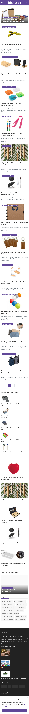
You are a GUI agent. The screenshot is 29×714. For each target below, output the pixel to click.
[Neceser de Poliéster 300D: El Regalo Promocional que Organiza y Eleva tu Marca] (5, 399)
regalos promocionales (21, 616)
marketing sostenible (20, 619)
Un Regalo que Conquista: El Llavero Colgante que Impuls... (12, 134)
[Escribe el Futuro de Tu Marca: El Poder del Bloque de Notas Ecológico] (14, 212)
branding (4, 604)
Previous (4, 15)
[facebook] (2, 686)
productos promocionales (7, 619)
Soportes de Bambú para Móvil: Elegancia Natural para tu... (13, 74)
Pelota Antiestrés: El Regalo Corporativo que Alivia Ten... (14, 312)
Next (24, 15)
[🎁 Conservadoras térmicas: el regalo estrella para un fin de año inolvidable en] (5, 663)
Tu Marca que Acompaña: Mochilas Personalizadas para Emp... (11, 371)
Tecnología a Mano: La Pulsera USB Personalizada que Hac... (13, 440)
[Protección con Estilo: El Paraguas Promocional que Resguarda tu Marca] (14, 182)
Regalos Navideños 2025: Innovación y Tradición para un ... (13, 657)
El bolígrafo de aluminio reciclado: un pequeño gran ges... (14, 451)
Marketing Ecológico (21, 604)
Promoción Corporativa (7, 610)
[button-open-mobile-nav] (1, 2)
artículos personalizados (19, 607)
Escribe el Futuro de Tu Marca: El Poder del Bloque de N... (14, 223)
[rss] (23, 686)
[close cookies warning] (27, 697)
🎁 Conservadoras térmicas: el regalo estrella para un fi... (13, 667)
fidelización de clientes (7, 607)
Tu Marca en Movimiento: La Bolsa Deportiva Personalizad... (14, 678)
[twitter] (5, 686)
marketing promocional (19, 601)
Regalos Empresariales (7, 601)
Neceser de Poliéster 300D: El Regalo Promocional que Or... (13, 404)
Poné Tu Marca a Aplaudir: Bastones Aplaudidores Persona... (12, 45)
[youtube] (16, 686)
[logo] (14, 2)
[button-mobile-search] (27, 2)
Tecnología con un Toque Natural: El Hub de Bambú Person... (14, 282)
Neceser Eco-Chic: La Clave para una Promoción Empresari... (12, 342)
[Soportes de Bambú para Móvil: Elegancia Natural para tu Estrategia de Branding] (14, 63)
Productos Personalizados (7, 616)
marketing (16, 613)
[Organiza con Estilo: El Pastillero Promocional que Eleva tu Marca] (14, 93)
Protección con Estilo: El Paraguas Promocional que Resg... (11, 193)
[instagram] (9, 686)
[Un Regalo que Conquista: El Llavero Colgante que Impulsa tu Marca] (14, 122)
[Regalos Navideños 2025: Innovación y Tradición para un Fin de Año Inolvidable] (5, 652)
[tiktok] (13, 686)
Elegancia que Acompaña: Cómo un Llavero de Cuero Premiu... (14, 253)
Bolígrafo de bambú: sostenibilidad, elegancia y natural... (12, 164)
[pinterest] (20, 686)
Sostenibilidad (11, 604)
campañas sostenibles (7, 613)
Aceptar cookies (14, 710)
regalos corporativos (19, 610)
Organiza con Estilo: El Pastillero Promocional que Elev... (11, 104)
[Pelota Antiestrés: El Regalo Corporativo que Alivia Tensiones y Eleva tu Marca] (14, 301)
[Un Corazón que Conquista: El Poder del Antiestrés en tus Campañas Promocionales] (14, 468)
